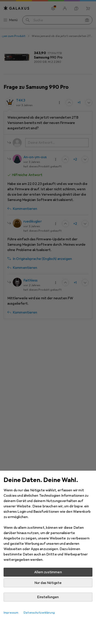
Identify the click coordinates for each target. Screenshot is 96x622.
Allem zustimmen (48, 572)
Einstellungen (48, 597)
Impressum (11, 612)
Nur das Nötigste (48, 583)
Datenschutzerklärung (39, 612)
